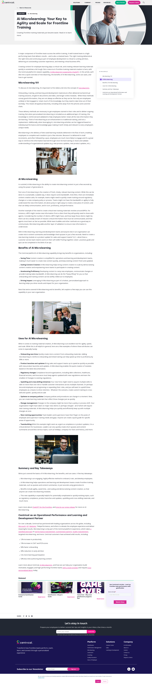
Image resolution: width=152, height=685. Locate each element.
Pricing (97, 2)
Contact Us (126, 652)
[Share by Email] (32, 616)
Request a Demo (134, 2)
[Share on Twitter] (26, 616)
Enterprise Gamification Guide (26, 595)
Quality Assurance (92, 657)
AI (28, 13)
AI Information (127, 645)
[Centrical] (8, 2)
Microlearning (33, 13)
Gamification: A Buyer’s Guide (55, 595)
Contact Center (110, 645)
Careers (126, 650)
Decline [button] (104, 681)
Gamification (90, 645)
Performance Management (94, 647)
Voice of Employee (92, 660)
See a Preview (121, 2)
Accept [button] (98, 681)
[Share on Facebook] (23, 616)
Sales (107, 647)
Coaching (89, 655)
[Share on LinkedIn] (29, 616)
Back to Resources (25, 8)
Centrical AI (90, 652)
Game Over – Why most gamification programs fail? (84, 596)
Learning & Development (112, 650)
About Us (126, 647)
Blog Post (21, 13)
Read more (41, 597)
